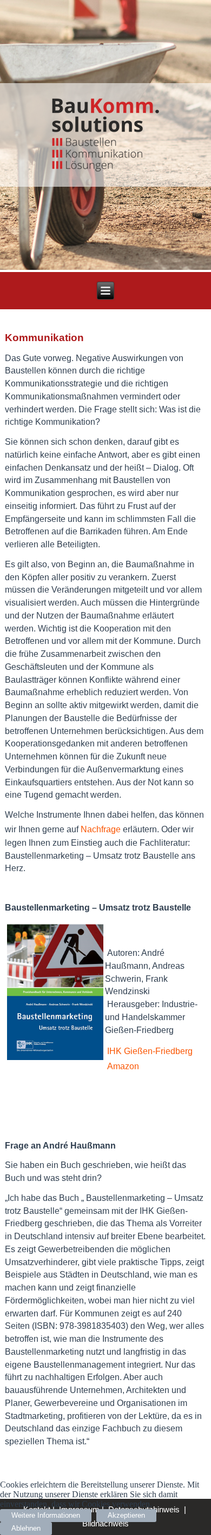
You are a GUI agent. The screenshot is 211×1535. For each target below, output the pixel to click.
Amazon (123, 1066)
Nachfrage (102, 829)
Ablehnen (26, 1528)
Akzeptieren (126, 1515)
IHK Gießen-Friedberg (150, 1051)
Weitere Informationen (45, 1515)
